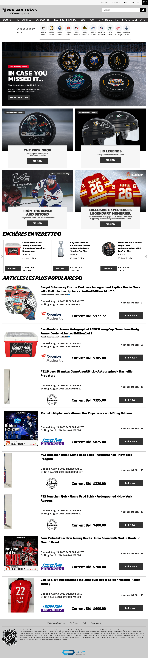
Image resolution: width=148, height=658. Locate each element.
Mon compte (116, 2)
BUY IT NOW (87, 19)
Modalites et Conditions (56, 623)
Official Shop (104, 2)
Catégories (42, 19)
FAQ (125, 2)
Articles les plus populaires (40, 278)
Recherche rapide (65, 19)
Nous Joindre (96, 623)
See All (19, 32)
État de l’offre (108, 19)
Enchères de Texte (133, 19)
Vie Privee (74, 623)
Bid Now (12, 268)
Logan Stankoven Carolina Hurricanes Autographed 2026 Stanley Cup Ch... (32, 247)
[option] (26, 256)
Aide (132, 2)
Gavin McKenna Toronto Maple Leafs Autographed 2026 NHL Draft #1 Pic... (82, 247)
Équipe (7, 19)
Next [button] (146, 256)
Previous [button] (1, 256)
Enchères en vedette (29, 234)
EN (138, 2)
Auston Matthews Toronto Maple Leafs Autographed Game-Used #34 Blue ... (128, 247)
